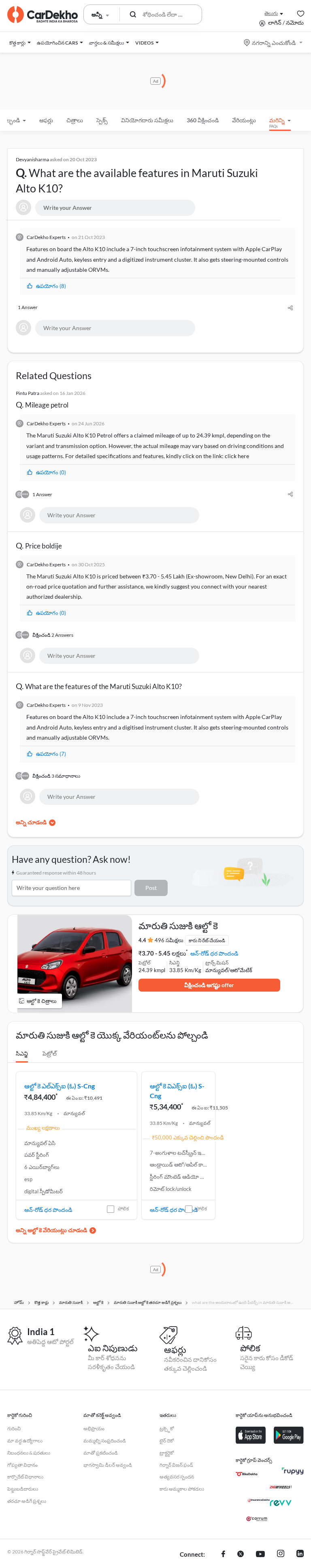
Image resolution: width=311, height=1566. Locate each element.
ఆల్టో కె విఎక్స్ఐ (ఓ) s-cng (177, 1090)
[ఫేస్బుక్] (223, 1554)
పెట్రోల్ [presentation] (50, 1053)
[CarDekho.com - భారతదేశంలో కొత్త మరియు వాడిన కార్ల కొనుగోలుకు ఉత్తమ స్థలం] (42, 14)
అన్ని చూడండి (31, 822)
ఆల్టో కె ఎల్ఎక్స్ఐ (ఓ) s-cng (59, 1086)
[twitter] (240, 1554)
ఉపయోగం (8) (51, 286)
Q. (137, 176)
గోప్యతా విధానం (22, 1465)
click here (237, 455)
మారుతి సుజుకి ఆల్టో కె (178, 925)
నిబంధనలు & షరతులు (28, 1453)
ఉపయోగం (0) (51, 472)
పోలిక (123, 1208)
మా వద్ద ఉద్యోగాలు (25, 1441)
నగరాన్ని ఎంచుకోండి (274, 42)
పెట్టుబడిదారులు (22, 1489)
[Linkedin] (300, 1554)
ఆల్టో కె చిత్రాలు (42, 1001)
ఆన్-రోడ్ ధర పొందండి (214, 953)
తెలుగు (271, 13)
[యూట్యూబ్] (260, 1554)
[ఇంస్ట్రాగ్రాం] (280, 1554)
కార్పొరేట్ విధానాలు (25, 1477)
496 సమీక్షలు (169, 940)
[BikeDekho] (247, 1474)
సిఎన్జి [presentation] (22, 1053)
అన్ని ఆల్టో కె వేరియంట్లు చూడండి (51, 1230)
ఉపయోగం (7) (51, 754)
